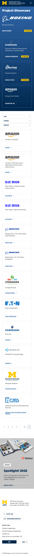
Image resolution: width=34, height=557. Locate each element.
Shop (23, 542)
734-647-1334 (9, 514)
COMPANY (6, 121)
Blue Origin (8, 195)
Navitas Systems (9, 80)
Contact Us (5, 534)
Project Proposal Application (11, 531)
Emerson (7, 340)
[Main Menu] (30, 3)
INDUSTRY (6, 125)
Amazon (7, 147)
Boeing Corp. (9, 242)
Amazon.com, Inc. (10, 103)
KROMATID (8, 363)
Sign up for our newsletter (11, 536)
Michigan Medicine (10, 388)
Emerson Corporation (11, 56)
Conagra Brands (10, 293)
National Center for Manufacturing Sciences (15, 413)
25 (24, 427)
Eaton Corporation (10, 316)
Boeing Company (7, 30)
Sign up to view (8, 485)
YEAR (5, 116)
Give (9, 542)
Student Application (8, 528)
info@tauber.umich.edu (14, 519)
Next (29, 427)
